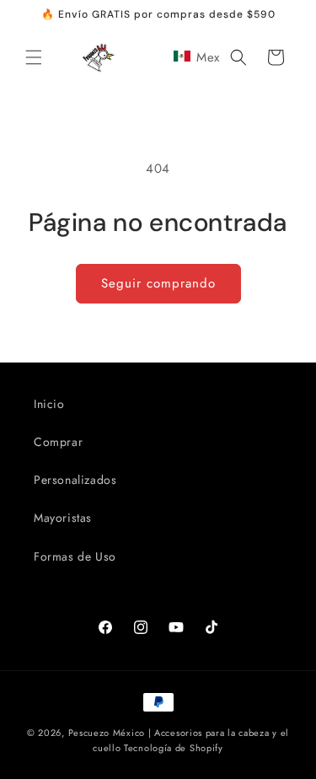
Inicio (49, 403)
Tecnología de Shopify (173, 748)
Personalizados (75, 479)
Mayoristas (63, 517)
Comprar (58, 441)
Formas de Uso (75, 556)
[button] (33, 57)
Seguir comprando (158, 283)
